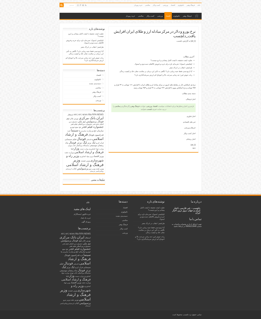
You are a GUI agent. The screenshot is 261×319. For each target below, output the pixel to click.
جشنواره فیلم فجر (93, 126)
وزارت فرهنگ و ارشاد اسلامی (87, 150)
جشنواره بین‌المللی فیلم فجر (81, 124)
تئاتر (71, 118)
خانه (199, 5)
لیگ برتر (91, 142)
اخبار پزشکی (191, 139)
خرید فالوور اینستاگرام (82, 214)
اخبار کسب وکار (190, 133)
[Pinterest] (83, 5)
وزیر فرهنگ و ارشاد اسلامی (85, 162)
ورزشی (165, 5)
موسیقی (93, 145)
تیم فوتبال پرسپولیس (71, 240)
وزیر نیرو (92, 169)
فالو (87, 202)
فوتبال (81, 139)
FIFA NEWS (98, 114)
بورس (76, 119)
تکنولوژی (181, 5)
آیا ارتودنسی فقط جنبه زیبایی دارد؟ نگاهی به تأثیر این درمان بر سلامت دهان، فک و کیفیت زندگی (155, 71)
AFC (76, 114)
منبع (194, 148)
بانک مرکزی (87, 118)
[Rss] (86, 5)
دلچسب (179, 41)
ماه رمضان (72, 270)
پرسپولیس (82, 168)
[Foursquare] (80, 5)
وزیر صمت (85, 161)
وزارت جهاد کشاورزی (96, 149)
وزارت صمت (84, 149)
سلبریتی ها (82, 131)
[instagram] (78, 5)
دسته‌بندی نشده (95, 84)
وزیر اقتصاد (98, 156)
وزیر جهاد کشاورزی (86, 156)
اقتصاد (173, 5)
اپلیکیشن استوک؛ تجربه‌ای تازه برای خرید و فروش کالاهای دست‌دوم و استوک (163, 64)
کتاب (74, 169)
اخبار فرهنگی (191, 99)
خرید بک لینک (86, 218)
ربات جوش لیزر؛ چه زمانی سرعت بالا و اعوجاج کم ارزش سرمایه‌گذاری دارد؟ (163, 75)
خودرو (72, 127)
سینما (74, 130)
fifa (89, 114)
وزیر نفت (100, 169)
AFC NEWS (83, 115)
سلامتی (147, 5)
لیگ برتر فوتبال (78, 142)
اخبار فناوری (191, 116)
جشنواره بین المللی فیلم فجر (72, 244)
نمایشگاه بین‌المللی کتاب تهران (78, 145)
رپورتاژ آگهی (86, 222)
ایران (100, 118)
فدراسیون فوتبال (96, 135)
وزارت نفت (69, 152)
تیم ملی (82, 121)
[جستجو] (62, 5)
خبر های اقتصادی (189, 122)
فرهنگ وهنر (191, 5)
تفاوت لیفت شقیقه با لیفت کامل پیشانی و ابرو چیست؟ (171, 60)
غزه (69, 131)
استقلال (70, 115)
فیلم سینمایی (70, 139)
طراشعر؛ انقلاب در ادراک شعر (180, 68)
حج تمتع (78, 127)
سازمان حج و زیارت (95, 131)
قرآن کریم (100, 143)
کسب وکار (156, 5)
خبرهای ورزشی (190, 128)
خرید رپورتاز (138, 5)
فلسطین (89, 139)
